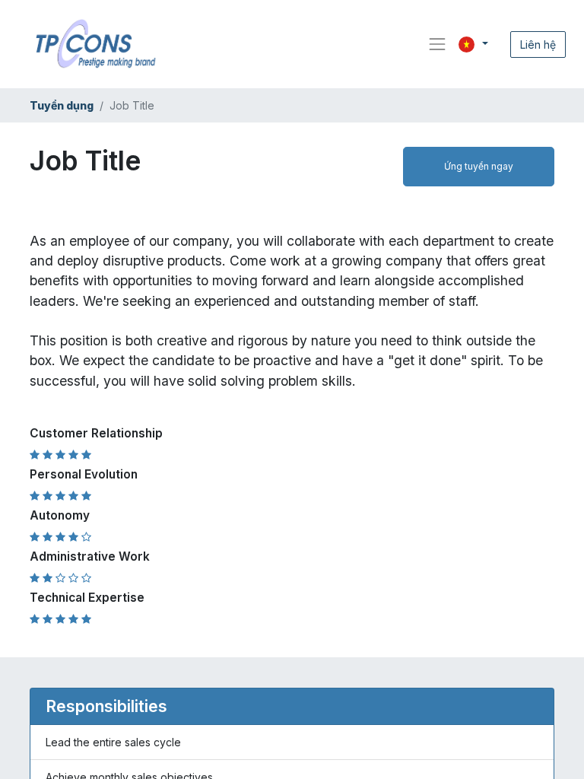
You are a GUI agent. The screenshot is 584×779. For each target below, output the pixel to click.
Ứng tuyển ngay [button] (478, 166)
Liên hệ (538, 44)
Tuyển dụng (62, 105)
